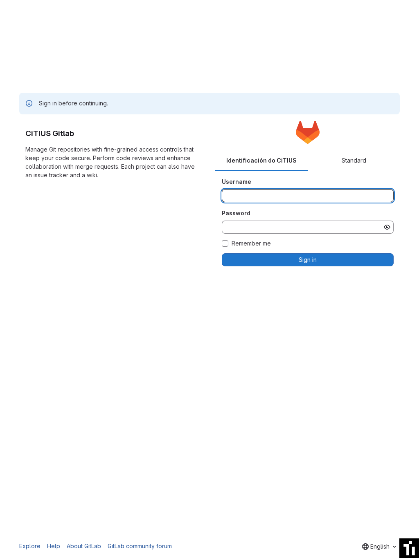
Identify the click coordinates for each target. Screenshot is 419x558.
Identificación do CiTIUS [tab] (261, 160)
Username (236, 181)
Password (236, 213)
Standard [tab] (354, 160)
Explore (30, 545)
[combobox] (379, 546)
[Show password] (387, 227)
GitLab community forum (140, 545)
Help (53, 545)
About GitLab (84, 545)
